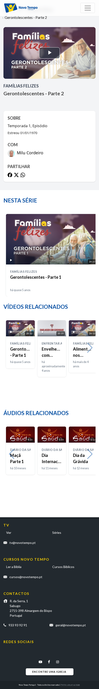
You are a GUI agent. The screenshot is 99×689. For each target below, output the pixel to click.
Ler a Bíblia (13, 567)
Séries (56, 532)
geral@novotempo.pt (70, 625)
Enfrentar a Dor (56, 343)
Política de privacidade (70, 685)
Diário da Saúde (24, 450)
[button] (90, 241)
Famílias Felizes (21, 85)
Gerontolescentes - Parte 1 (35, 277)
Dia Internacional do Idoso (54, 461)
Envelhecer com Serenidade (52, 355)
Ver (8, 532)
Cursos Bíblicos (63, 567)
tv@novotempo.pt (22, 543)
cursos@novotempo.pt (25, 577)
